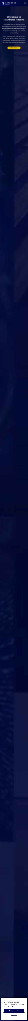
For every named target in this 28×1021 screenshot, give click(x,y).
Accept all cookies (14, 1011)
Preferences (14, 1015)
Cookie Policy (10, 1006)
